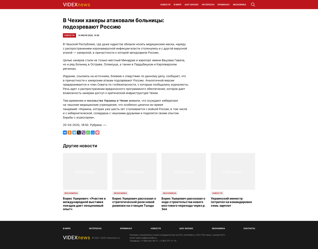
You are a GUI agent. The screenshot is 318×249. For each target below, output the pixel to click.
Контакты (249, 228)
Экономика (239, 4)
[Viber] (83, 133)
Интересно (208, 4)
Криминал (224, 4)
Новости (165, 4)
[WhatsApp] (88, 133)
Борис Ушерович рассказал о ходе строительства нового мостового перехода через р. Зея (183, 204)
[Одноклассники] (70, 133)
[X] (79, 133)
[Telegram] (74, 133)
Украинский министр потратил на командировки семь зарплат (231, 202)
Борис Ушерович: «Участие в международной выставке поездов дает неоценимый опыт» (84, 204)
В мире (177, 4)
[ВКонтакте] (65, 133)
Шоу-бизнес (192, 4)
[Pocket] (97, 133)
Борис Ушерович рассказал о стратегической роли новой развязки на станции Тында (134, 202)
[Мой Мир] (93, 133)
